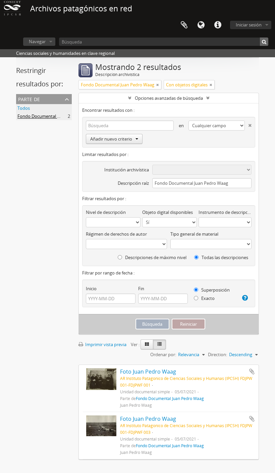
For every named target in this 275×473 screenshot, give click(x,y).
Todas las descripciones (224, 257)
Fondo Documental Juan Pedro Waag (54, 116)
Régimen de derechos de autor (116, 234)
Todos (23, 108)
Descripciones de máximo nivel (155, 257)
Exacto (207, 298)
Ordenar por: (163, 354)
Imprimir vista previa (105, 344)
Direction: (217, 354)
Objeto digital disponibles (167, 212)
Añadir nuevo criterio (111, 139)
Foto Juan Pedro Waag (148, 371)
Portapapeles (184, 25)
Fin (141, 289)
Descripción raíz (133, 183)
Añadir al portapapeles (252, 371)
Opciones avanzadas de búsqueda (169, 98)
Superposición (215, 290)
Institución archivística (126, 170)
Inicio (91, 289)
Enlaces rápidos (217, 25)
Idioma (200, 25)
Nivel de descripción (106, 212)
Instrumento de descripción (225, 212)
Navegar (37, 41)
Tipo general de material (194, 234)
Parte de (29, 98)
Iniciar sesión (249, 25)
